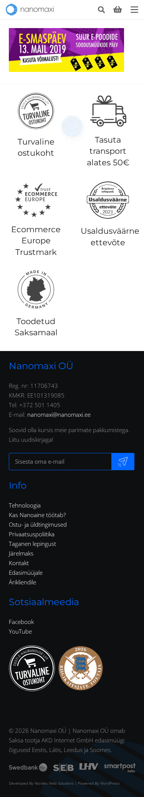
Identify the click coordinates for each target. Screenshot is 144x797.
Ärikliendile (22, 582)
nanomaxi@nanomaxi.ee (59, 414)
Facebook (21, 622)
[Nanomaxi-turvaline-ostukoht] (32, 668)
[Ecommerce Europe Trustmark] (36, 200)
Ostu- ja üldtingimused (38, 524)
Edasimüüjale (26, 572)
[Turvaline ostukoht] (36, 111)
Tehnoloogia (25, 505)
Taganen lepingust (32, 543)
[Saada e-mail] (122, 461)
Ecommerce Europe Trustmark (36, 241)
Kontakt (19, 563)
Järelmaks (21, 553)
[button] (101, 9)
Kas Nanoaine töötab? (37, 515)
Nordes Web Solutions (54, 783)
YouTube (20, 631)
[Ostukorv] (117, 9)
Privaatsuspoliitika (32, 534)
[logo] (30, 9)
